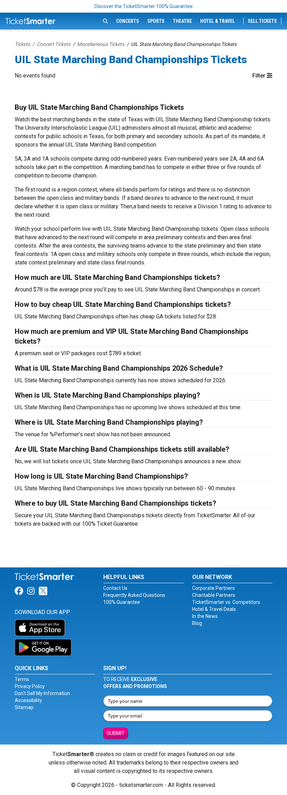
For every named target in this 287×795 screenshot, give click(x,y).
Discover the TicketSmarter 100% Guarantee (143, 6)
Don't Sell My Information (42, 693)
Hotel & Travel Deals (214, 609)
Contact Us (115, 588)
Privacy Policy (30, 686)
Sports (155, 21)
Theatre (182, 21)
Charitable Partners (213, 595)
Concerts (127, 21)
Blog (197, 623)
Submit (116, 733)
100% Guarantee (121, 602)
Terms (22, 679)
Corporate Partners (213, 588)
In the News (205, 616)
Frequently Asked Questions (134, 595)
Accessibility (28, 700)
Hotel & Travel (217, 21)
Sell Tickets (262, 21)
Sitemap (24, 707)
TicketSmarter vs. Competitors (226, 602)
